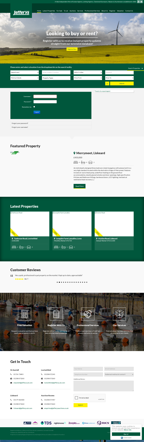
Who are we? (72, 49)
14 (84, 282)
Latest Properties (49, 11)
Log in (37, 112)
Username (27, 96)
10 (76, 282)
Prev (13, 277)
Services (80, 11)
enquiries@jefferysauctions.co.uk (56, 408)
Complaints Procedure (58, 434)
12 (80, 282)
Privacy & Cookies (47, 434)
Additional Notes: (79, 379)
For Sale (59, 11)
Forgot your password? (20, 123)
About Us (104, 11)
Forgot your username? (20, 127)
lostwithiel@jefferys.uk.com (54, 383)
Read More (79, 186)
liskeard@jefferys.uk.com (22, 408)
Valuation (120, 11)
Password (27, 102)
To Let (66, 11)
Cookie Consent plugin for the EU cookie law (126, 438)
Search (122, 83)
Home (39, 11)
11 (78, 282)
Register (112, 11)
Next (130, 277)
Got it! (126, 434)
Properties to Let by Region (34, 434)
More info (127, 429)
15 (86, 282)
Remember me (26, 107)
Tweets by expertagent (102, 91)
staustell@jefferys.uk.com (22, 383)
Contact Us (129, 11)
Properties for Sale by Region (18, 434)
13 (82, 282)
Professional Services (92, 11)
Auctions (73, 11)
